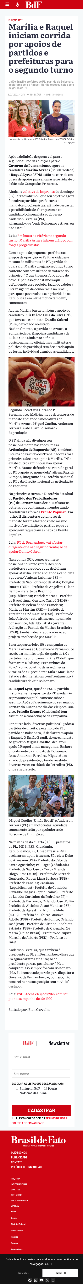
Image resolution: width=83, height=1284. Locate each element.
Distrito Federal (18, 1224)
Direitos (15, 1189)
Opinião (15, 1205)
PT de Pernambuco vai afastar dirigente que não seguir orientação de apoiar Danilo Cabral (37, 547)
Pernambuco (17, 1249)
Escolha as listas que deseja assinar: (38, 1083)
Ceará (14, 1218)
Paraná (14, 1243)
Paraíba (14, 1236)
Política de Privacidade (27, 1167)
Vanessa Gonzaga (54, 94)
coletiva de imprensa (39, 191)
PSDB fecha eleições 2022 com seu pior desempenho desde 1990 (38, 996)
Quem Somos (19, 1152)
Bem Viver (16, 1195)
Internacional (19, 1184)
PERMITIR (60, 1272)
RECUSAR (23, 1272)
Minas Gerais (17, 1230)
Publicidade (19, 1157)
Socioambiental (19, 1200)
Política (15, 1179)
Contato (16, 1162)
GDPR (49, 1264)
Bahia (13, 1211)
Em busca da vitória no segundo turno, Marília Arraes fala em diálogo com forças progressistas (40, 240)
